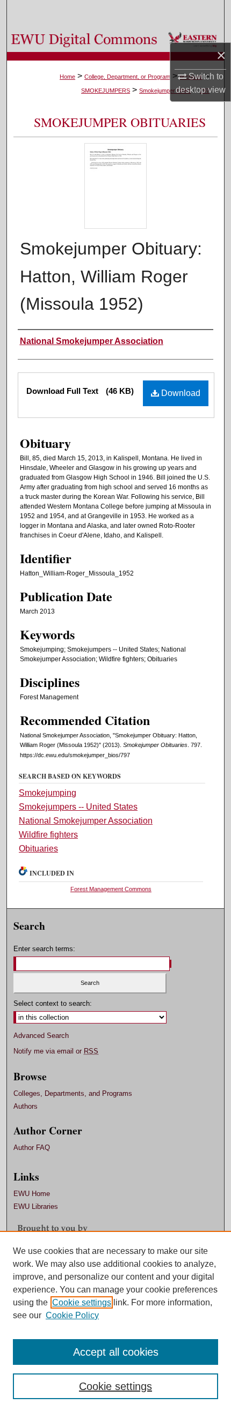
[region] (115, 1321)
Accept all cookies (115, 1352)
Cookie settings (81, 1302)
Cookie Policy (72, 1315)
